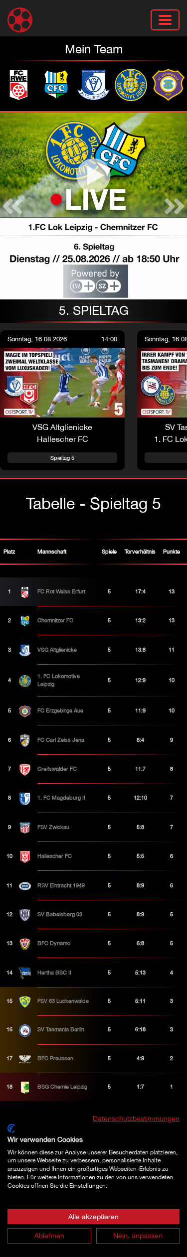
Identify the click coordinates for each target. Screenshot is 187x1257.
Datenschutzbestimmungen (136, 1118)
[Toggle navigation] (165, 19)
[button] (12, 206)
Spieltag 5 (62, 457)
